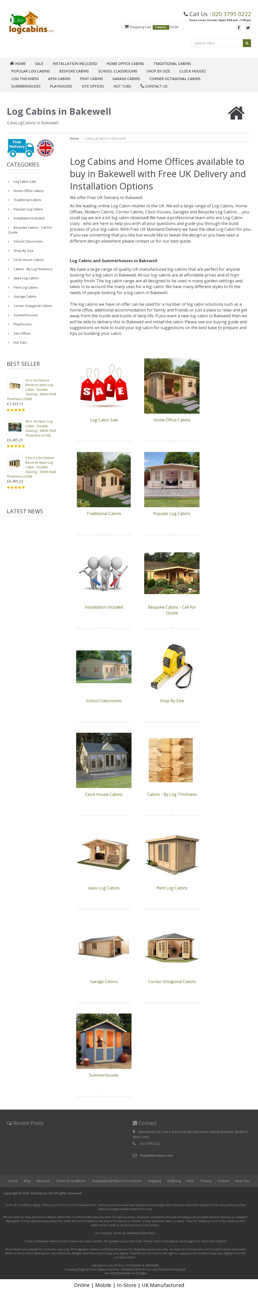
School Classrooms (117, 71)
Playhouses (61, 86)
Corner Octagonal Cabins (175, 78)
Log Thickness (25, 78)
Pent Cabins (91, 78)
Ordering (174, 1181)
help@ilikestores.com (156, 1155)
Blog (27, 1181)
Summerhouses (26, 86)
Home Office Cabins (125, 63)
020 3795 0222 (231, 14)
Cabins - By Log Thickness (33, 269)
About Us (43, 1181)
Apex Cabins (59, 78)
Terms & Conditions (71, 1181)
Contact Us (156, 86)
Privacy (206, 1181)
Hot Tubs (122, 86)
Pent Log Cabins (25, 287)
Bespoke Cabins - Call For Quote (30, 230)
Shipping (154, 1181)
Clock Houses (192, 71)
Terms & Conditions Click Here (134, 1233)
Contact (223, 1181)
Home (74, 138)
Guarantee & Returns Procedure (117, 1181)
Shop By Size (158, 71)
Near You (242, 1181)
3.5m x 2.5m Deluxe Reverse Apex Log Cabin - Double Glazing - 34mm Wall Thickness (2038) (31, 467)
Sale (39, 63)
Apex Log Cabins (26, 278)
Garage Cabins (126, 78)
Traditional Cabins (172, 63)
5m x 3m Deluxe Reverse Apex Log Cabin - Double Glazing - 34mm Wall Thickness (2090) (31, 389)
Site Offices (93, 86)
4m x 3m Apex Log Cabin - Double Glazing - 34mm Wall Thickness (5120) (40, 428)
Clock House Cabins (28, 259)
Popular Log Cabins (30, 71)
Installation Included (75, 63)
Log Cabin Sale (24, 181)
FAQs (191, 1181)
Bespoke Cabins (74, 71)
